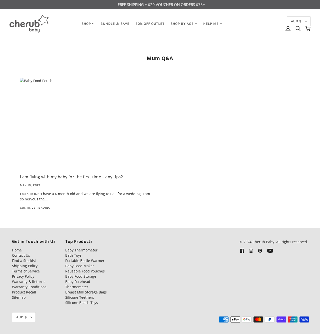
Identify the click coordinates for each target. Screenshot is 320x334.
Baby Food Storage (80, 276)
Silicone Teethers (79, 297)
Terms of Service (26, 271)
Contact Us (21, 255)
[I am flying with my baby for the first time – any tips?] (86, 126)
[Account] (288, 28)
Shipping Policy (25, 265)
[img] (298, 28)
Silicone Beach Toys (81, 302)
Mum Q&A (160, 58)
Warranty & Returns (28, 281)
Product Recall (24, 292)
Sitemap (19, 297)
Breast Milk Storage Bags (86, 292)
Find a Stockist (24, 260)
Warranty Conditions (29, 286)
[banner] (29, 23)
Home (17, 250)
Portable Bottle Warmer (84, 260)
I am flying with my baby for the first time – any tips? (71, 177)
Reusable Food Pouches (85, 271)
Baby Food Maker (79, 265)
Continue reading (35, 207)
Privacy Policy (23, 276)
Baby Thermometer (81, 250)
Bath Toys (73, 255)
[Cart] (308, 28)
